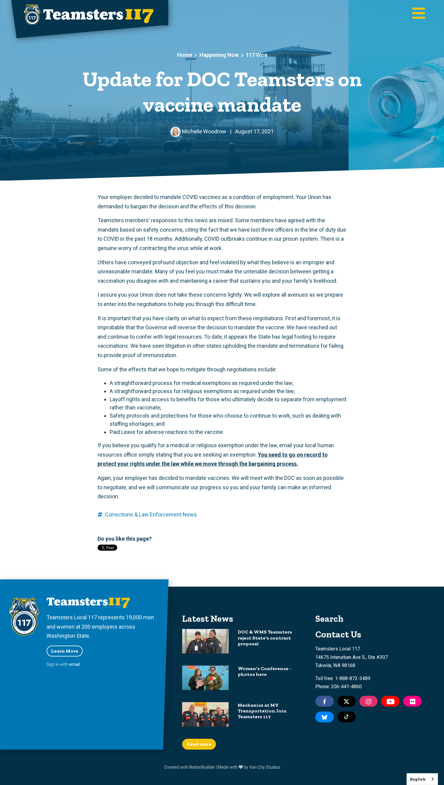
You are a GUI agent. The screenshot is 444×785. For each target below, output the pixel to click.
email (74, 664)
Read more (199, 744)
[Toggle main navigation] (419, 14)
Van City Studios (264, 767)
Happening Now (219, 55)
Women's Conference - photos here (264, 671)
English (418, 779)
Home (184, 55)
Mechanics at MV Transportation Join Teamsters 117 (262, 710)
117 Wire (256, 55)
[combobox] (422, 779)
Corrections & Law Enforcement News (151, 514)
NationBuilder (202, 767)
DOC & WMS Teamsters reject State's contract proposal (265, 637)
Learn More (64, 651)
